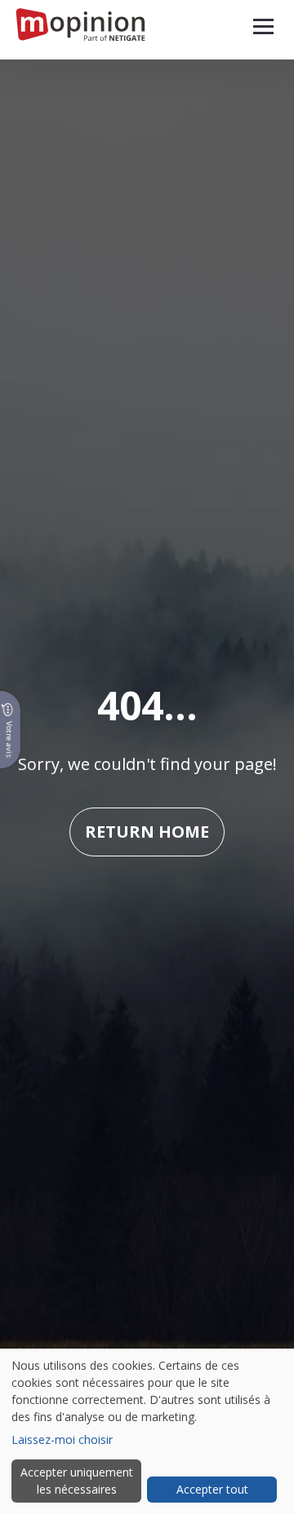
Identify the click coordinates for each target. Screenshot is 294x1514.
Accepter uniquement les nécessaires (76, 1480)
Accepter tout (212, 1489)
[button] (263, 26)
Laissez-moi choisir (62, 1439)
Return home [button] (147, 832)
